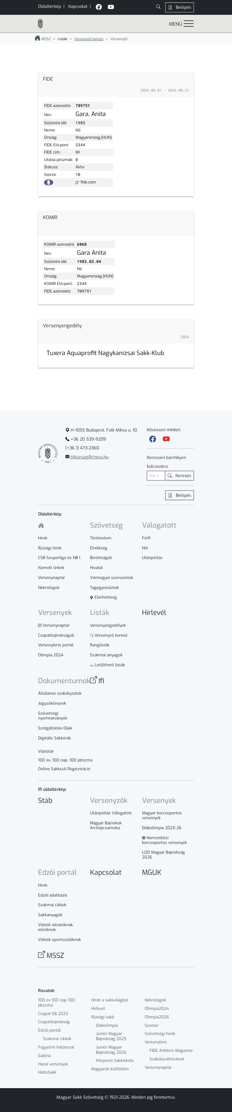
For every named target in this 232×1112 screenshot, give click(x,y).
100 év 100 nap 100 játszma (56, 1002)
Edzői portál (49, 1030)
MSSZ (45, 39)
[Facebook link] (153, 439)
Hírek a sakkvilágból (109, 1000)
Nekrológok (155, 1000)
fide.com (88, 182)
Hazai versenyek (53, 1064)
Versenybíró (156, 1042)
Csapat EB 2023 (53, 1013)
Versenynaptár (158, 1067)
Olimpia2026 (157, 1017)
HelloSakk (47, 1072)
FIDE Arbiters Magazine (171, 1050)
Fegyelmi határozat (56, 1047)
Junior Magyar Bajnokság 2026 (111, 1050)
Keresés (182, 476)
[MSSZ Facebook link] (98, 8)
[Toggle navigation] (188, 23)
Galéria (44, 1055)
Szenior (152, 1025)
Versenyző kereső (88, 39)
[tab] (116, 85)
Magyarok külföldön (110, 1069)
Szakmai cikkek (57, 1038)
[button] (158, 7)
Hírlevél (98, 1008)
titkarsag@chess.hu (88, 457)
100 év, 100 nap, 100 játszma (65, 760)
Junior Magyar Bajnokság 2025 (111, 1036)
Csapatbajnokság (54, 1021)
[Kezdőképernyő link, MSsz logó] (43, 23)
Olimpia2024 (157, 1008)
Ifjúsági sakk (102, 1017)
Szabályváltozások (167, 1059)
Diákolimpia (107, 1025)
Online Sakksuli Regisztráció (64, 769)
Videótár (46, 751)
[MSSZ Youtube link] (110, 8)
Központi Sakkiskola (115, 1060)
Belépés (183, 7)
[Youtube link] (166, 439)
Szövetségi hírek (160, 1033)
